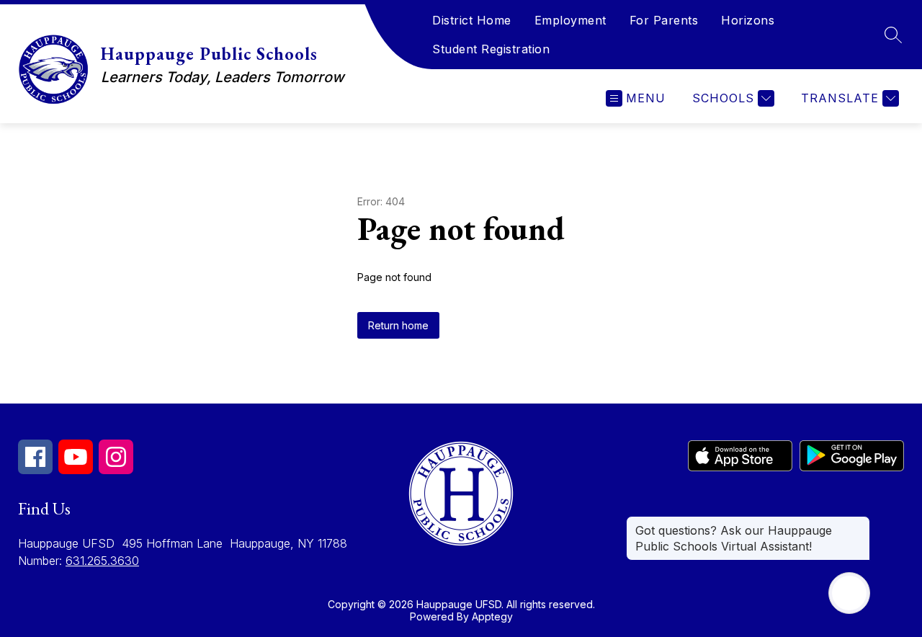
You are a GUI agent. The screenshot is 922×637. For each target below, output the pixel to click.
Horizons (747, 20)
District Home (471, 20)
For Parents (664, 20)
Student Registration (491, 49)
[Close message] (858, 523)
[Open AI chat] (849, 593)
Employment (570, 20)
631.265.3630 (102, 560)
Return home (398, 325)
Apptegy (492, 616)
